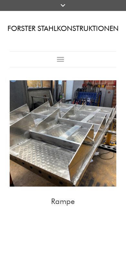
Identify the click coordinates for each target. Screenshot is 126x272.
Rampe (63, 201)
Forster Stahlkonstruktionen (63, 28)
